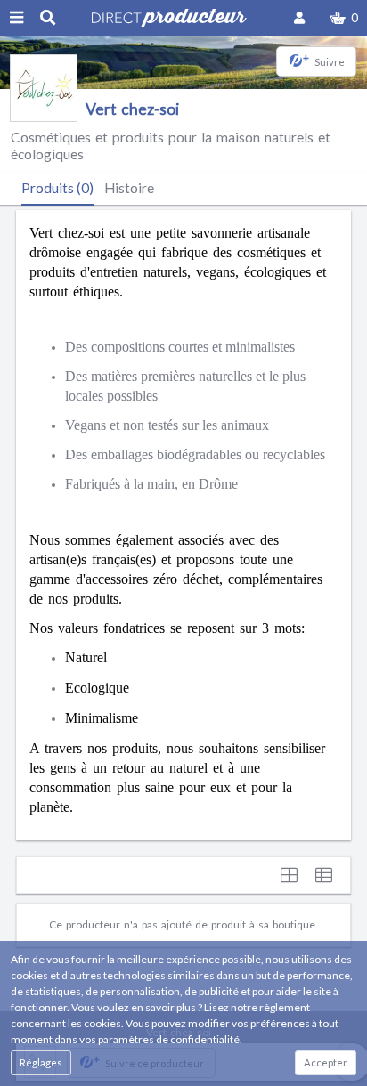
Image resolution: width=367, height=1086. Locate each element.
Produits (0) (57, 188)
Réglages (41, 1062)
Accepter (325, 1062)
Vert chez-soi (132, 109)
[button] (344, 18)
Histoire (129, 188)
